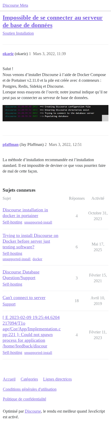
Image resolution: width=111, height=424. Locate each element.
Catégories (29, 379)
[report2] (55, 113)
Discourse (33, 411)
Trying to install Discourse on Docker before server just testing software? (30, 241)
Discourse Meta (15, 5)
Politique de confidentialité (24, 399)
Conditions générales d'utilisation (30, 389)
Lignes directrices (57, 379)
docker (37, 259)
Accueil (9, 379)
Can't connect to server (24, 297)
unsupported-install (38, 222)
